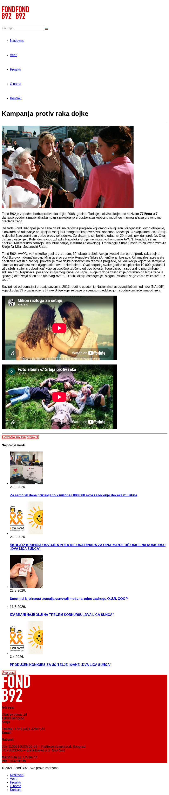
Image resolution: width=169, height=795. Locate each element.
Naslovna (16, 40)
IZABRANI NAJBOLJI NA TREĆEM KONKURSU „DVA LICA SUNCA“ (62, 614)
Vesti (13, 55)
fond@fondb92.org (26, 732)
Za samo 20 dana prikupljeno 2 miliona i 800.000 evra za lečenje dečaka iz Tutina (73, 495)
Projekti (15, 69)
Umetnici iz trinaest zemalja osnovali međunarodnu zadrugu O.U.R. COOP (69, 598)
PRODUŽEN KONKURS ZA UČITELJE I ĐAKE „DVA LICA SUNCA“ (60, 664)
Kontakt (16, 98)
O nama (15, 84)
